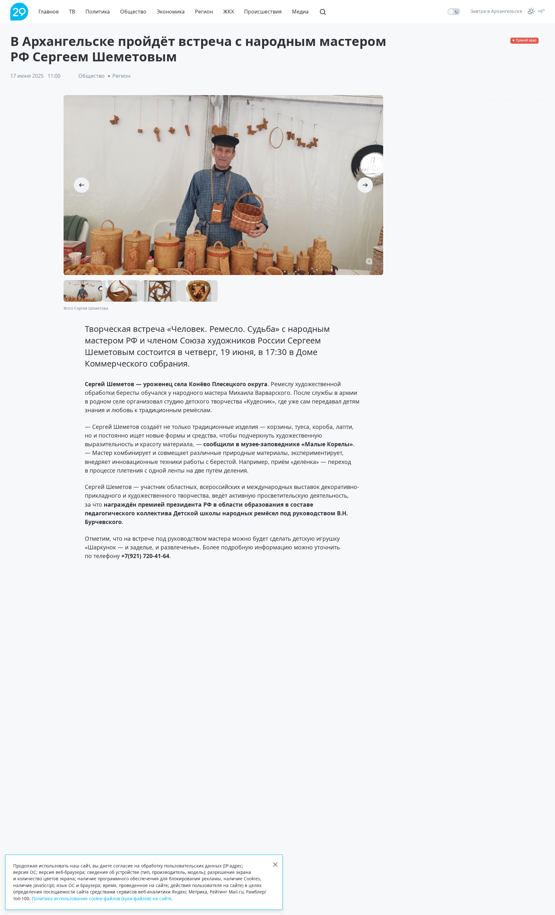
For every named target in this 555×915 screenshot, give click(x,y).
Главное (49, 11)
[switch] (453, 11)
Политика (97, 11)
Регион (204, 11)
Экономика (171, 11)
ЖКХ (228, 11)
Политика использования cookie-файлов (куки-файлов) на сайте (102, 898)
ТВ (72, 11)
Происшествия (263, 11)
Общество (133, 11)
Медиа (300, 11)
